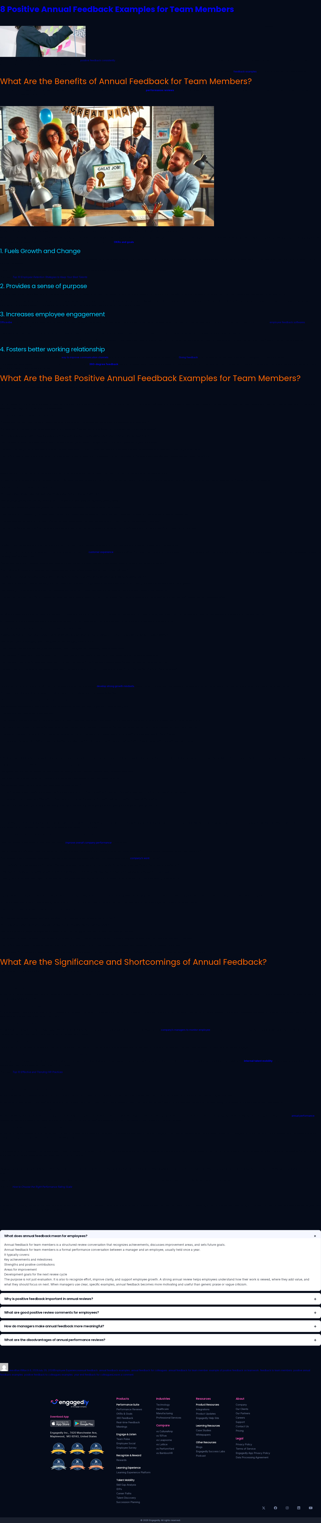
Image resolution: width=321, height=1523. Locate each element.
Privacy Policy (244, 1444)
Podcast (201, 1455)
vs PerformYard (165, 1448)
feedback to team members (276, 1370)
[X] (263, 1508)
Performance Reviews (129, 1409)
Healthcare (162, 1409)
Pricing (240, 1430)
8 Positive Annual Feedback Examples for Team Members (117, 9)
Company (241, 1404)
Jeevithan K (15, 1370)
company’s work (139, 858)
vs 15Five (161, 1435)
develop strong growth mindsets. (116, 686)
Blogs (199, 1447)
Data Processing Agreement (252, 1457)
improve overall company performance (88, 842)
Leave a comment (123, 1374)
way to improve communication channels (85, 357)
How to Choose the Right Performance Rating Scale (42, 1186)
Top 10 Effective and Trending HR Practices (37, 1072)
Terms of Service (246, 1448)
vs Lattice (162, 1444)
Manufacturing (164, 1413)
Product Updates (206, 1413)
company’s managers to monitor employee (185, 1029)
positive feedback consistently (97, 60)
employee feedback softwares (287, 322)
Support (240, 1422)
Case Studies (203, 1430)
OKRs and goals (124, 242)
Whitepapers (203, 1434)
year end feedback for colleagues (93, 1374)
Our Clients (242, 1409)
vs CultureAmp (164, 1431)
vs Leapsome (164, 1440)
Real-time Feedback (128, 1422)
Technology (163, 1404)
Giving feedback (188, 357)
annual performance (303, 1115)
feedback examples (245, 71)
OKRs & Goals (124, 1413)
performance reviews (160, 90)
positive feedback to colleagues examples (48, 1374)
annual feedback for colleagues (149, 1370)
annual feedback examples (114, 1370)
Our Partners (243, 1413)
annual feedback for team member (188, 1370)
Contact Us (242, 1426)
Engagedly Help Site (207, 1418)
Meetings (121, 1426)
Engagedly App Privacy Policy (253, 1453)
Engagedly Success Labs (210, 1451)
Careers (240, 1417)
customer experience (101, 552)
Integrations (202, 1409)
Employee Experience (66, 1370)
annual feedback (88, 1370)
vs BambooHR (164, 1453)
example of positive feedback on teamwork (234, 1370)
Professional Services (168, 1417)
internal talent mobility (258, 1060)
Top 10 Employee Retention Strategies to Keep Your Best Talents (49, 277)
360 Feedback (124, 1418)
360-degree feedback (103, 364)
